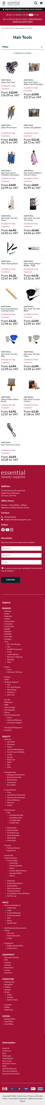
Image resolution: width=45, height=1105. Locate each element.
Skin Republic (10, 710)
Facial (9, 652)
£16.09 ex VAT (10, 94)
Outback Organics (11, 682)
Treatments (11, 908)
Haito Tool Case (8, 82)
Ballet (7, 614)
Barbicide (8, 616)
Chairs (7, 992)
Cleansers (11, 744)
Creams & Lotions (14, 916)
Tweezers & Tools (13, 891)
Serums (10, 757)
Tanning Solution (13, 848)
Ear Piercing (11, 896)
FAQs (4, 1066)
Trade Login (6, 1056)
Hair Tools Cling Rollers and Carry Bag (33, 83)
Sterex (7, 713)
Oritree (7, 677)
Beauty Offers (10, 1019)
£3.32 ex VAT (32, 277)
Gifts (9, 767)
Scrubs (9, 755)
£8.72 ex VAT (32, 141)
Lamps (7, 970)
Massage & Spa (10, 772)
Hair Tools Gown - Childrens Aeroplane (10, 174)
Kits (8, 765)
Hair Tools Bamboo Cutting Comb (9, 310)
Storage (8, 990)
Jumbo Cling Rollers (32, 128)
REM (6, 705)
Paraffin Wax (14, 823)
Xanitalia (8, 730)
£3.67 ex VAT (9, 277)
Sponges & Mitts (16, 873)
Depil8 (7, 629)
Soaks (9, 910)
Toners (9, 747)
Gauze (12, 868)
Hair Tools (6, 80)
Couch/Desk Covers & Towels (18, 894)
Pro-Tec (7, 700)
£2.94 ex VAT (9, 322)
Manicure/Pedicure (14, 720)
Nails (5, 903)
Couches (8, 1005)
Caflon (7, 619)
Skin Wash (11, 742)
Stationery (11, 881)
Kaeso (7, 667)
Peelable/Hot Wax (16, 815)
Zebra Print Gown (9, 128)
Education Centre (9, 1064)
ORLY (7, 680)
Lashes (9, 805)
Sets (8, 918)
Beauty (6, 737)
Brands (6, 608)
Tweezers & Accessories (16, 798)
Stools (9, 995)
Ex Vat (26, 15)
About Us (5, 1048)
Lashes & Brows (13, 654)
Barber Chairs (12, 1000)
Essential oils (12, 780)
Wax (8, 647)
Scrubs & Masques (14, 913)
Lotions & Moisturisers (15, 750)
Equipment (11, 851)
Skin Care (11, 695)
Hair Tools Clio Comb (10, 445)
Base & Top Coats (13, 936)
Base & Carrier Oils (14, 777)
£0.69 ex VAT (9, 458)
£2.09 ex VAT (32, 322)
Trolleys (8, 987)
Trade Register (7, 1059)
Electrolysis (11, 841)
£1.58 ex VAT (32, 413)
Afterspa (8, 611)
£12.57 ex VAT (32, 96)
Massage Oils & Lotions (16, 775)
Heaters (8, 963)
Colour (9, 938)
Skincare (8, 739)
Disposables (11, 828)
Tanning (8, 845)
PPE (6, 960)
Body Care (11, 760)
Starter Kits (9, 856)
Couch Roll (14, 863)
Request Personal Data (10, 1074)
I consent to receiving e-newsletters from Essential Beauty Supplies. (21, 570)
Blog (4, 1053)
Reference (9, 702)
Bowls (9, 921)
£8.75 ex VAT (9, 141)
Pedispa (10, 997)
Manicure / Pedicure (14, 657)
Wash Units (9, 1010)
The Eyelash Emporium (13, 728)
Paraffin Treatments (14, 649)
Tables (7, 1007)
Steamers (8, 973)
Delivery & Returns (9, 1069)
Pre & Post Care (13, 833)
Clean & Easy (10, 621)
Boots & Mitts (12, 886)
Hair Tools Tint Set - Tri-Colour (32, 219)
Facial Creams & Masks (15, 752)
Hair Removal (10, 810)
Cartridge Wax (15, 820)
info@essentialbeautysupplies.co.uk (17, 520)
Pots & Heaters (12, 830)
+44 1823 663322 (10, 517)
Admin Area (22, 1096)
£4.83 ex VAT (9, 232)
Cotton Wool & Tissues (18, 871)
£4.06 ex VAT (32, 232)
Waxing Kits (11, 838)
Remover (10, 803)
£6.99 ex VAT (9, 187)
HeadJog (8, 639)
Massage (10, 660)
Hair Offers (9, 1024)
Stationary (11, 692)
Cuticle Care (12, 948)
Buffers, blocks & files (15, 946)
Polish (7, 931)
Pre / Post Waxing (13, 644)
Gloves (12, 876)
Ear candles (11, 785)
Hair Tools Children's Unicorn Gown (33, 174)
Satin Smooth (10, 707)
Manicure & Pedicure (13, 905)
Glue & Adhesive (13, 800)
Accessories (11, 782)
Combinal (8, 624)
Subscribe (10, 580)
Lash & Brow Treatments (16, 795)
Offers (6, 1016)
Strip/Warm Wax (16, 818)
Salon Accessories (14, 888)
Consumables (12, 861)
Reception (9, 985)
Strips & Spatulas (13, 835)
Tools (9, 662)
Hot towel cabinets (12, 957)
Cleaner (8, 965)
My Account (6, 1061)
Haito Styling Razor (9, 264)
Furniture (8, 979)
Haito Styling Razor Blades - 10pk (32, 265)
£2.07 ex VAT (9, 413)
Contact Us (6, 1051)
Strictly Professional (12, 715)
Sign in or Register (15, 15)
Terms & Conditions (9, 1071)
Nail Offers (9, 1022)
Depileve (8, 632)
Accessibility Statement (18, 1099)
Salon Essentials (11, 858)
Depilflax (8, 634)
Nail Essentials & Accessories (15, 928)
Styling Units (9, 982)
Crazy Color (9, 627)
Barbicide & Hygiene (15, 883)
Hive (6, 642)
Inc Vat (36, 15)
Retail (9, 762)
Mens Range (12, 690)
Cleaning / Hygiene (14, 723)
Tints (9, 792)
